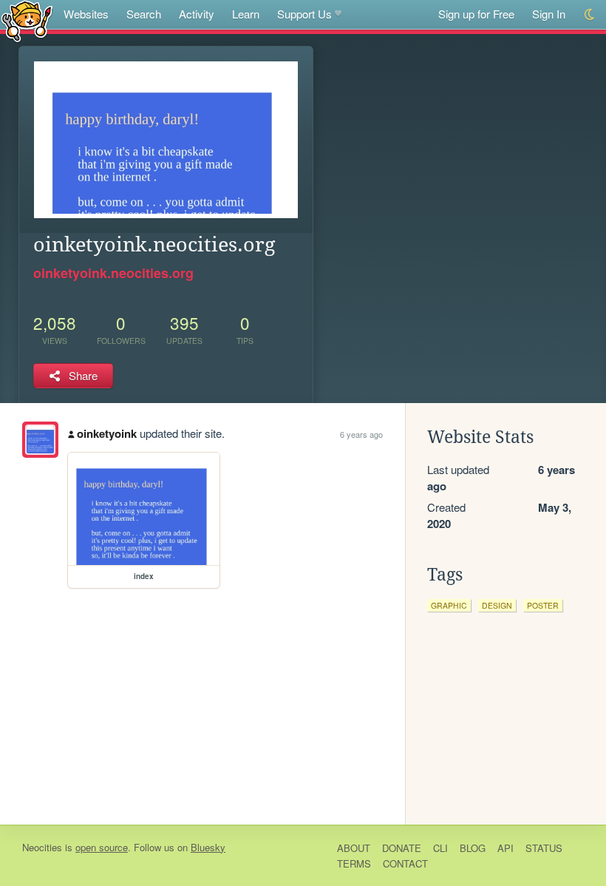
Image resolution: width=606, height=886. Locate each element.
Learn (245, 13)
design (497, 605)
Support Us (304, 13)
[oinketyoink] (40, 440)
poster (543, 605)
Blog (473, 848)
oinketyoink (107, 433)
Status (543, 848)
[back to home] (27, 20)
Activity (196, 13)
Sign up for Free (476, 13)
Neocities (42, 847)
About (353, 848)
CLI (440, 848)
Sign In (548, 13)
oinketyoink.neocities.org (113, 273)
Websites (86, 13)
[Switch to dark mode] (590, 14)
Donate (401, 848)
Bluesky (208, 847)
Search (143, 13)
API (505, 848)
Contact (405, 863)
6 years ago (361, 434)
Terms (354, 863)
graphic (449, 605)
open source (101, 847)
